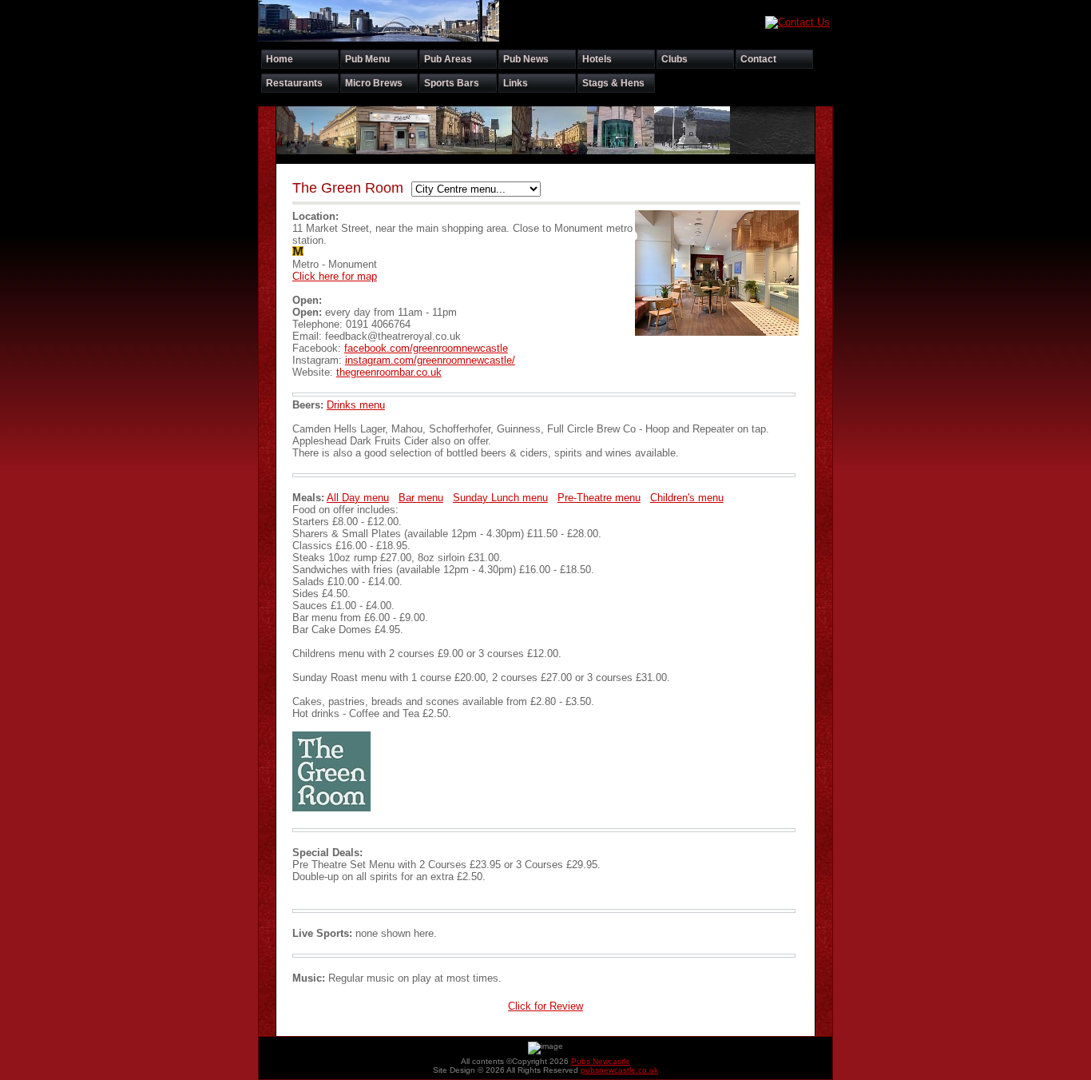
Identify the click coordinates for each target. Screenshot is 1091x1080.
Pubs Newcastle (600, 1061)
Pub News (526, 59)
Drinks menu (356, 405)
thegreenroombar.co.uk (389, 372)
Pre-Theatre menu (599, 498)
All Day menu (358, 498)
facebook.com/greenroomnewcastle (426, 348)
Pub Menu (367, 59)
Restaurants (294, 83)
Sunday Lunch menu (500, 498)
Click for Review (545, 1006)
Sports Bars (451, 83)
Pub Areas (448, 59)
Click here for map (334, 276)
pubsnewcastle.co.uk (619, 1070)
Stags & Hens (613, 83)
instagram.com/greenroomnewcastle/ (430, 360)
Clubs (674, 59)
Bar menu (421, 498)
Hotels (597, 59)
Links (515, 83)
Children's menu (687, 498)
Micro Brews (374, 83)
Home (279, 59)
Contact (758, 59)
